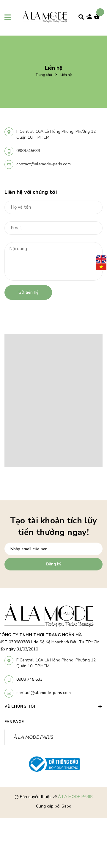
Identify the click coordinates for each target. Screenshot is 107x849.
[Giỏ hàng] (98, 18)
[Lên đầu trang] (93, 810)
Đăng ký (53, 564)
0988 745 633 (29, 679)
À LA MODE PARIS (34, 737)
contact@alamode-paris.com (43, 164)
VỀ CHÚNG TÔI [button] (19, 706)
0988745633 (28, 151)
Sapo (66, 806)
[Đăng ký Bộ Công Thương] (53, 764)
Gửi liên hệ (28, 292)
